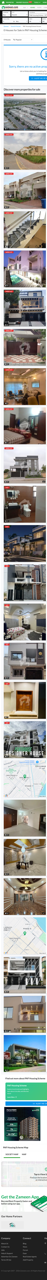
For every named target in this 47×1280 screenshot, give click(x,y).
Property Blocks (23, 2)
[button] (6, 14)
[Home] (3, 2)
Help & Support (7, 1253)
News (25, 1247)
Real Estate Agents (30, 1257)
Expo (25, 1253)
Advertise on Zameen (9, 1257)
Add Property (28, 1260)
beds (30, 19)
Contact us (5, 1247)
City (13, 12)
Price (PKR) (6, 19)
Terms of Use (6, 1260)
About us (4, 1243)
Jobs (3, 1250)
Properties (10, 2)
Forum (25, 1250)
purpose (5, 12)
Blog (24, 1243)
